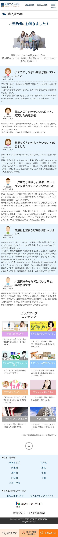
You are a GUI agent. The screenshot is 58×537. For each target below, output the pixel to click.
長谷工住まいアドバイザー (42, 496)
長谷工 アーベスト (29, 504)
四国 (43, 478)
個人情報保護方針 (36, 513)
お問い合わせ (19, 513)
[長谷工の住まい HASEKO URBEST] (10, 7)
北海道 (43, 462)
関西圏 (14, 478)
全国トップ (14, 462)
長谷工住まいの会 (15, 496)
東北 (43, 467)
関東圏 (14, 467)
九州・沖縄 (14, 483)
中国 (43, 472)
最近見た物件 (29, 5)
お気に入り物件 (42, 5)
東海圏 (14, 472)
